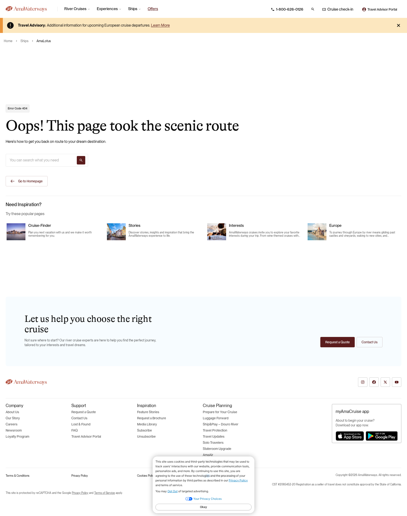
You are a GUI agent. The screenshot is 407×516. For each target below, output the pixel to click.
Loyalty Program (17, 436)
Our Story (13, 418)
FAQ (74, 430)
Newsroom (14, 430)
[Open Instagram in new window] (362, 382)
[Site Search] (312, 9)
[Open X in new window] (385, 382)
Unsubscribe (146, 436)
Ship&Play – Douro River (220, 424)
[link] (153, 9)
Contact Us (79, 418)
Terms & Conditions (17, 475)
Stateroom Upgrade (217, 449)
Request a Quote (83, 412)
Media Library (147, 424)
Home (8, 41)
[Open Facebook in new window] (374, 382)
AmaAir (208, 455)
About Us (12, 412)
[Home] (30, 9)
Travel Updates (213, 436)
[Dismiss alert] (398, 25)
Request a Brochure (151, 418)
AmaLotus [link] (44, 41)
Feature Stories (148, 412)
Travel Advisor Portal (86, 436)
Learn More (160, 25)
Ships (24, 41)
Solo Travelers (213, 442)
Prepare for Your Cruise (220, 412)
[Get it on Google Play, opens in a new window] (382, 436)
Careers (11, 424)
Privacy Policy (79, 475)
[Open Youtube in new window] (396, 382)
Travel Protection (215, 430)
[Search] (81, 160)
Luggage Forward (215, 418)
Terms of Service (104, 493)
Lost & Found (80, 424)
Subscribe (144, 430)
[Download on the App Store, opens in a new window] (350, 436)
